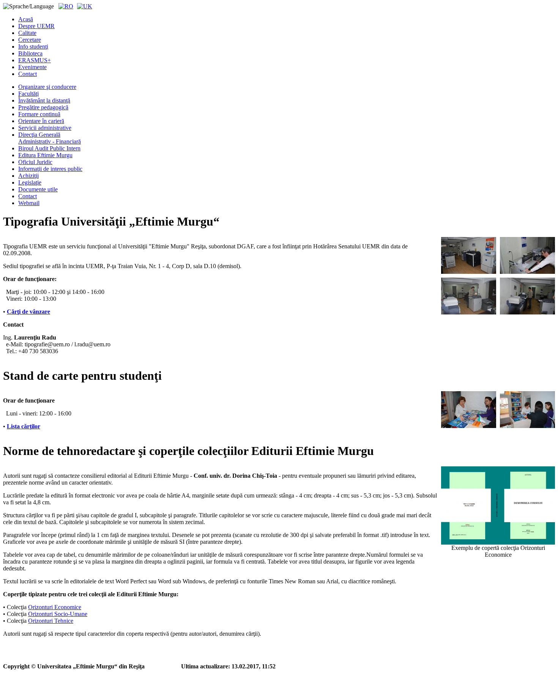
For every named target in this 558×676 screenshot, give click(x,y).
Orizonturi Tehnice (50, 621)
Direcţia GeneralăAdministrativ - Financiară (49, 138)
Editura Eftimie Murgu (45, 155)
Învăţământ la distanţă (44, 100)
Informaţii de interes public (50, 169)
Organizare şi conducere (47, 87)
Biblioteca (30, 53)
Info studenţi (33, 46)
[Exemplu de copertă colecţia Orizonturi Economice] (498, 505)
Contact (27, 74)
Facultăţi (28, 93)
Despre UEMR (36, 26)
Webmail (28, 203)
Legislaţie (29, 182)
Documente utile (38, 189)
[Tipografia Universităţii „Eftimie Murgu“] (468, 255)
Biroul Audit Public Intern (49, 148)
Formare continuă (39, 114)
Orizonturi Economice (54, 607)
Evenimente (32, 67)
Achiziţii (28, 175)
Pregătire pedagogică (43, 107)
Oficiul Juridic (35, 162)
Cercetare (29, 39)
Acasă (25, 19)
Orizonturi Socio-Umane (57, 614)
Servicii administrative (44, 128)
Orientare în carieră (41, 121)
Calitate (27, 33)
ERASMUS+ (34, 60)
